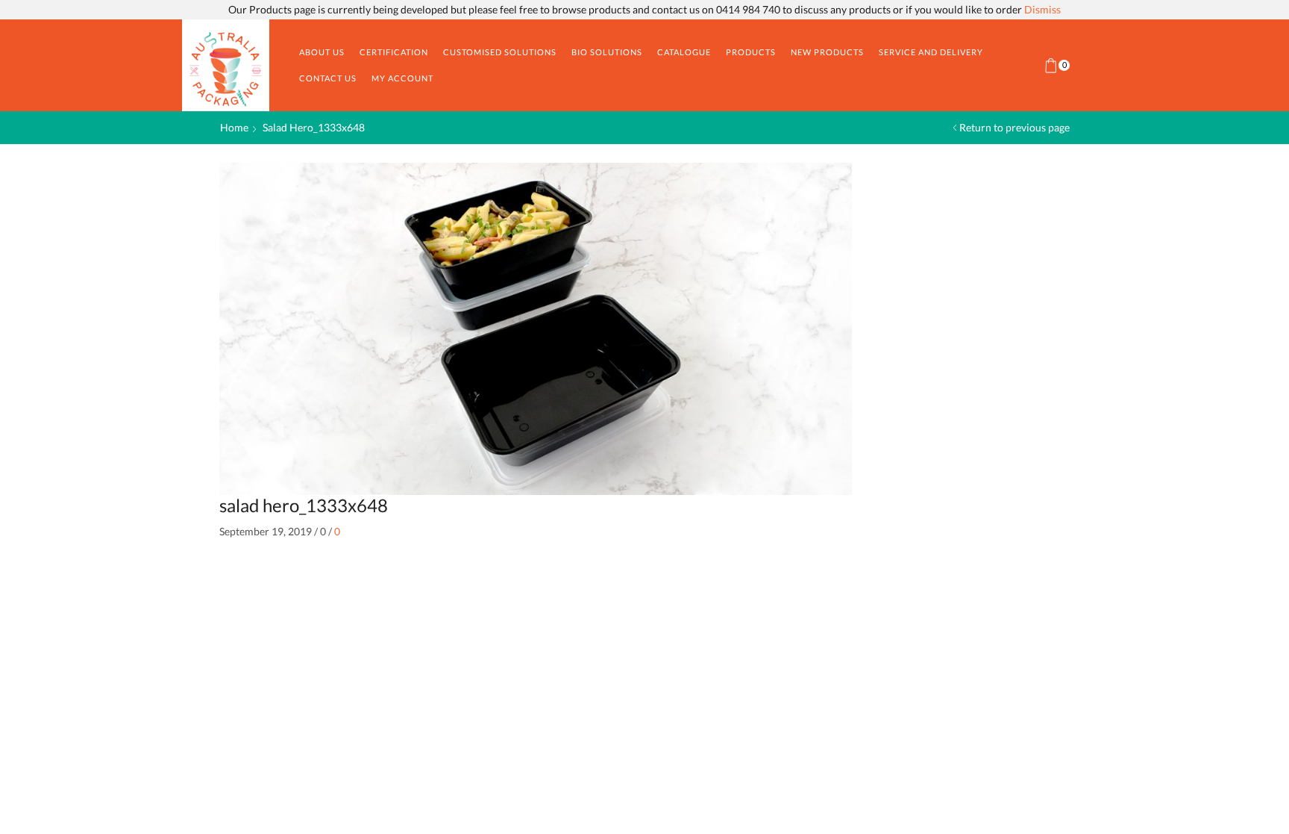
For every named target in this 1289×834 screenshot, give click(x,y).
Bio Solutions (606, 52)
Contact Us (328, 78)
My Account (402, 78)
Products (751, 52)
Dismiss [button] (1042, 9)
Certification (394, 52)
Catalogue (684, 52)
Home (234, 127)
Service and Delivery (931, 52)
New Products (827, 52)
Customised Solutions (499, 52)
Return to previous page (1014, 127)
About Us (322, 52)
